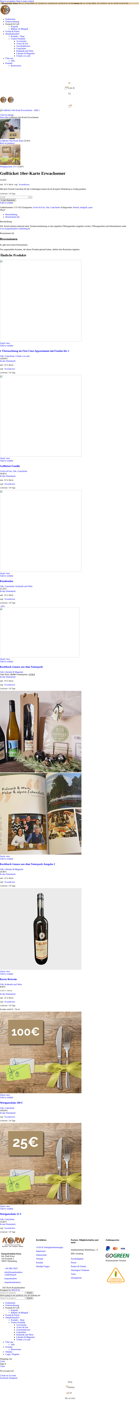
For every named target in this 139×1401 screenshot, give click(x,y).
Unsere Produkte (18, 39)
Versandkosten (24, 184)
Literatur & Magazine (25, 53)
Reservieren (16, 65)
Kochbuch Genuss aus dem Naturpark (21, 666)
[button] (7, 361)
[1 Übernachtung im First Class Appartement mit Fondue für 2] (40, 341)
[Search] (69, 77)
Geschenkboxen (23, 46)
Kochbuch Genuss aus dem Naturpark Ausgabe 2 (27, 864)
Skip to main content (25, 1)
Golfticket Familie (10, 466)
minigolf (83, 207)
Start (2, 117)
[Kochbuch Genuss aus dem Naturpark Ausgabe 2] (40, 772)
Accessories (21, 41)
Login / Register (12, 1354)
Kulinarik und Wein (24, 51)
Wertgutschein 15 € (8, 166)
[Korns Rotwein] (40, 969)
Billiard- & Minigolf (19, 29)
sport (90, 207)
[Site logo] (5, 14)
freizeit (76, 207)
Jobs (13, 61)
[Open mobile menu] (69, 93)
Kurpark (14, 26)
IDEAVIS (15, 1290)
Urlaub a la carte (23, 56)
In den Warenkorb (8, 200)
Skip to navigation (8, 1)
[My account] (69, 72)
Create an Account (8, 1375)
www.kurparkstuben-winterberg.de (15, 228)
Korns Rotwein (8, 979)
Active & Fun (22, 43)
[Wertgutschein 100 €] (40, 1092)
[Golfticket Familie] (40, 456)
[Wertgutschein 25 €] (40, 1204)
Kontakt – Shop (17, 36)
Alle (6, 117)
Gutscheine (21, 48)
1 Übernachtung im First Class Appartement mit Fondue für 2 (34, 351)
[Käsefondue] (40, 571)
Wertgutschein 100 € (11, 1102)
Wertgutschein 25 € (10, 1214)
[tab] (11, 214)
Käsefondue (6, 581)
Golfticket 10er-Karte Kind (12, 141)
